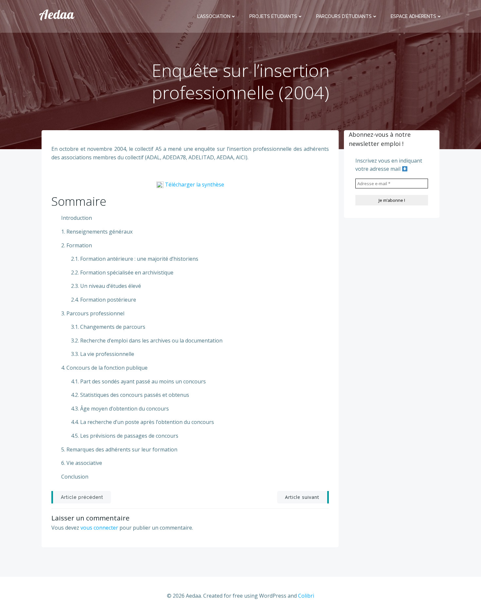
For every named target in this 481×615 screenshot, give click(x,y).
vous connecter (99, 527)
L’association (213, 16)
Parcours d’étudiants (344, 16)
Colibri (306, 595)
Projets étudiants (273, 16)
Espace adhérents (413, 16)
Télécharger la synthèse (194, 184)
